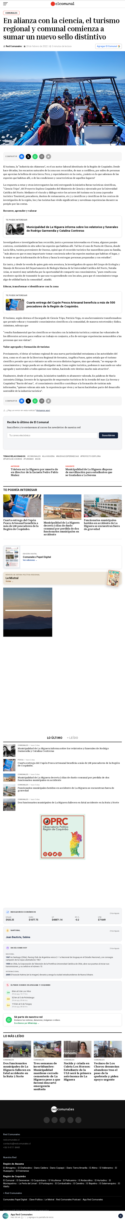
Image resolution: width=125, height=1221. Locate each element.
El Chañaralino (25, 1168)
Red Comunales (14, 46)
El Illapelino (91, 1183)
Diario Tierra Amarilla (77, 1168)
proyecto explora (91, 456)
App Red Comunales (93, 1199)
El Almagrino (9, 1168)
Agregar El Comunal (107, 46)
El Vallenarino (106, 1168)
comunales (35, 456)
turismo (29, 459)
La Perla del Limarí (28, 1183)
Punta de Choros (13, 459)
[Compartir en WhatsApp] (35, 156)
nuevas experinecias (68, 456)
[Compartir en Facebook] (21, 156)
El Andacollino (86, 1180)
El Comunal (8, 1180)
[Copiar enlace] (48, 156)
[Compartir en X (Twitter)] (28, 156)
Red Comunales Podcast (68, 1199)
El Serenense (23, 1180)
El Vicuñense (55, 1180)
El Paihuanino (70, 1180)
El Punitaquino (46, 1183)
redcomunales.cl (11, 1140)
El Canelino (78, 1183)
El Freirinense (22, 1171)
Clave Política (36, 1199)
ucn (38, 459)
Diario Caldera (41, 1168)
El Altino (93, 1168)
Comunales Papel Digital (15, 1199)
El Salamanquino (108, 1183)
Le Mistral (49, 1199)
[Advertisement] (62, 661)
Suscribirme (108, 435)
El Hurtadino (101, 1180)
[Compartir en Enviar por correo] (41, 156)
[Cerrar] (120, 1216)
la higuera (49, 456)
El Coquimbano (39, 1180)
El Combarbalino (63, 1183)
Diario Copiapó (57, 1168)
